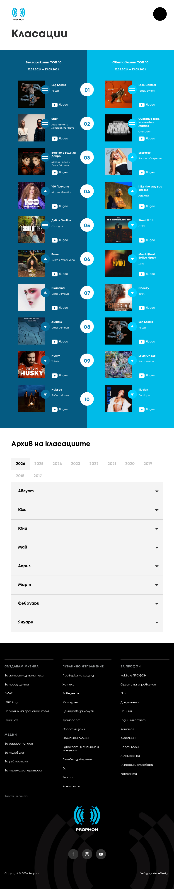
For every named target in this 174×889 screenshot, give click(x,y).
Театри (68, 777)
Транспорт (71, 720)
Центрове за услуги (78, 711)
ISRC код (11, 702)
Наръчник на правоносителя (27, 711)
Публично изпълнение (83, 666)
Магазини (70, 702)
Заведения (71, 693)
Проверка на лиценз (78, 675)
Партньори (130, 747)
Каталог (127, 729)
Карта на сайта (16, 796)
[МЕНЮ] (160, 14)
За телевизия (15, 752)
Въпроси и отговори (137, 765)
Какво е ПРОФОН (133, 675)
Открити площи (76, 738)
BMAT (8, 693)
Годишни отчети (134, 720)
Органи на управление (138, 684)
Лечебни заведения (77, 759)
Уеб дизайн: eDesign (154, 873)
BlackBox (11, 720)
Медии (11, 735)
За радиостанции (19, 743)
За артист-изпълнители (24, 675)
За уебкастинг (16, 761)
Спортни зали (74, 729)
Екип (124, 693)
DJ (64, 768)
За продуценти (17, 684)
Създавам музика (22, 666)
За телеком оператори (23, 770)
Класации (128, 738)
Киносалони (72, 786)
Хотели (68, 684)
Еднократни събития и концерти (81, 749)
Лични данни (130, 756)
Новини (126, 711)
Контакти (129, 774)
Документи (130, 702)
